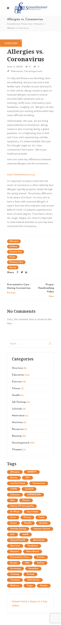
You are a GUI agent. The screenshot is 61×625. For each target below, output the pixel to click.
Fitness (16, 388)
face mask (32, 512)
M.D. (12, 534)
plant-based (32, 551)
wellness (14, 586)
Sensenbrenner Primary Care (20, 24)
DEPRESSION (34, 495)
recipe (13, 563)
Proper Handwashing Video (46, 288)
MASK (25, 534)
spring (12, 267)
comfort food (17, 483)
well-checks (33, 580)
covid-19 (29, 489)
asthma (13, 246)
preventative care (19, 557)
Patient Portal (19, 601)
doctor (26, 500)
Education (39, 24)
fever (12, 257)
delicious (15, 495)
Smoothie (33, 569)
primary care (16, 262)
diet (12, 500)
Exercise (17, 381)
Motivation (18, 415)
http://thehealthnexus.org (21, 174)
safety (40, 563)
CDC (27, 478)
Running (16, 436)
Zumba (43, 586)
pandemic (33, 546)
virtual (30, 574)
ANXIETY (31, 472)
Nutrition (17, 422)
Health (16, 395)
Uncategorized (33, 71)
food (41, 517)
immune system (42, 529)
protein (41, 557)
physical (14, 551)
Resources (18, 429)
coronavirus (15, 252)
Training (14, 574)
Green (13, 523)
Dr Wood (14, 512)
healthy (43, 523)
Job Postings (19, 402)
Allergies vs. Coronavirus (25, 55)
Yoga (29, 586)
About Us (35, 601)
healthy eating (18, 529)
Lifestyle (17, 409)
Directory (17, 368)
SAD (27, 563)
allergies (13, 241)
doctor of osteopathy (21, 506)
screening (15, 569)
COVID (13, 489)
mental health (17, 540)
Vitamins (17, 449)
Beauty (14, 478)
